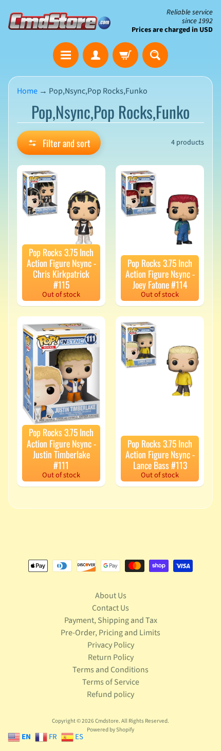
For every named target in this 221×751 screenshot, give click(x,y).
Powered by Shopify (110, 730)
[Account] (95, 55)
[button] (59, 143)
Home (27, 91)
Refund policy (110, 694)
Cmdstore (107, 721)
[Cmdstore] (59, 20)
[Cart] (125, 55)
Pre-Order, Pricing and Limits (110, 632)
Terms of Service (110, 682)
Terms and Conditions (110, 669)
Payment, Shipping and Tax (110, 620)
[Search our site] (155, 55)
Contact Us (110, 608)
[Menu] (66, 55)
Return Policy (111, 657)
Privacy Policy (110, 645)
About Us (110, 595)
